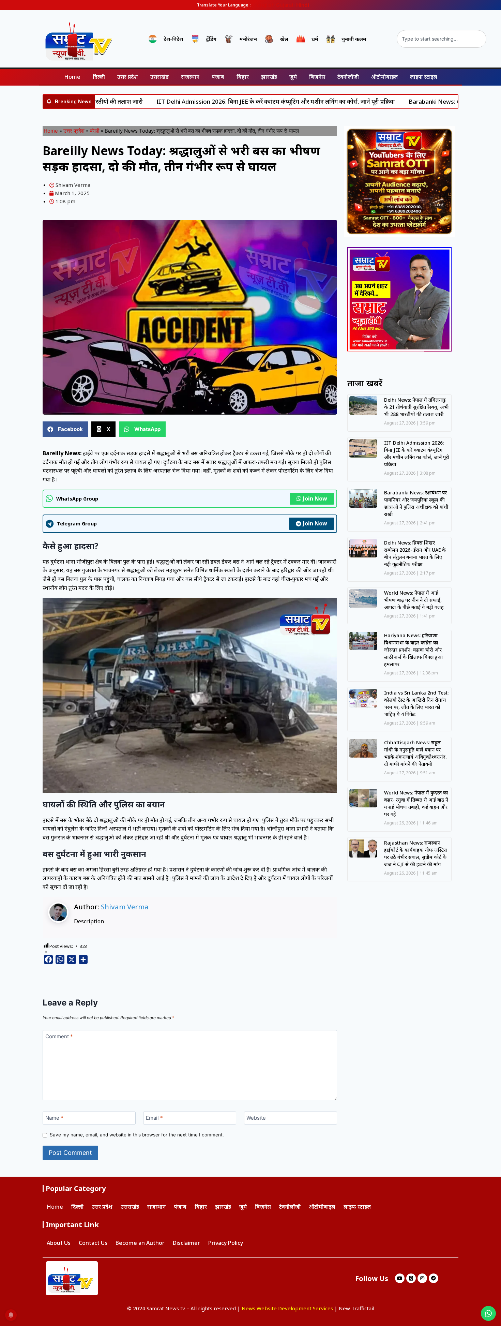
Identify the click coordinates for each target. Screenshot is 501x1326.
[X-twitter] (411, 1278)
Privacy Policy (225, 1243)
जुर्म (293, 76)
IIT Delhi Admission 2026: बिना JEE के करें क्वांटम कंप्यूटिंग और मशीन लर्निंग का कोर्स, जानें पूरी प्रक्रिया (250, 101)
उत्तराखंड (159, 76)
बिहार (243, 76)
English (266, 5)
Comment (59, 1036)
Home (72, 76)
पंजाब (218, 76)
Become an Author (140, 1243)
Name (54, 1118)
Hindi (302, 5)
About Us (59, 1243)
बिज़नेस (317, 76)
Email (154, 1118)
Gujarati (285, 5)
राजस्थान (190, 76)
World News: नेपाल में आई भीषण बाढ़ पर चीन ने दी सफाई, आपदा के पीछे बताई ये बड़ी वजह (414, 600)
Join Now (315, 498)
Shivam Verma (125, 906)
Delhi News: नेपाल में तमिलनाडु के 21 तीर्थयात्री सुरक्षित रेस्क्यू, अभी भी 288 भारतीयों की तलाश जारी (416, 407)
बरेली (94, 131)
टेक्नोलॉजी (348, 76)
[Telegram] (433, 1278)
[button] (65, 429)
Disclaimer (186, 1243)
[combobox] (441, 39)
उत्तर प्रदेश (127, 76)
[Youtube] (400, 1278)
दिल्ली (99, 76)
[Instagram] (422, 1278)
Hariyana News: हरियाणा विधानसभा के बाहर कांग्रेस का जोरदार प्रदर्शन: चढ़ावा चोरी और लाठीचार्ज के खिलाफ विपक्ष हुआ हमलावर (413, 649)
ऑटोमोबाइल (384, 76)
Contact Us (93, 1243)
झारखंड (269, 76)
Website (256, 1118)
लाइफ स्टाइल (423, 76)
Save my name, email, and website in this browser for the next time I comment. (137, 1134)
